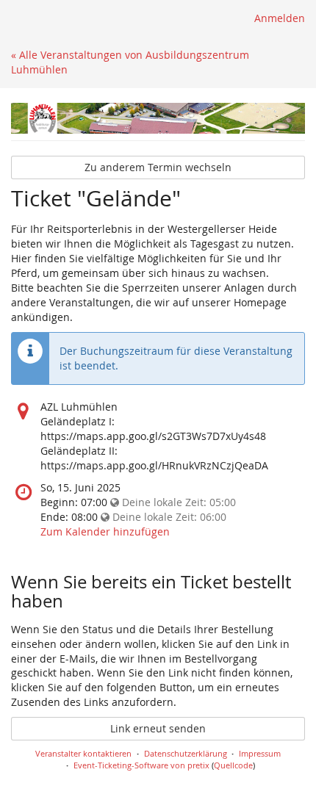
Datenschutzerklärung (185, 753)
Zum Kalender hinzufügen (105, 531)
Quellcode (233, 765)
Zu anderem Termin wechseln (158, 167)
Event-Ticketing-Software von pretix (141, 765)
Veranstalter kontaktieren (83, 753)
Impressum (260, 753)
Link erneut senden (158, 728)
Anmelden (279, 18)
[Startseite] (158, 118)
